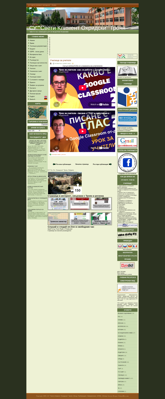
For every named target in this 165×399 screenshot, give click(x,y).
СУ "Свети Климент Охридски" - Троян (42, 5)
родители (121, 352)
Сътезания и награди (37, 79)
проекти (121, 349)
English (32, 96)
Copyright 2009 (41, 396)
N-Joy (53, 229)
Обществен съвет (36, 65)
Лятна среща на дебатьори (37, 176)
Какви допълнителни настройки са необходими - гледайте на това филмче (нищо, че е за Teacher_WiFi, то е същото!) (127, 220)
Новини (32, 40)
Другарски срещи (36, 91)
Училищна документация (38, 46)
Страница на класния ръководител (59, 231)
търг (119, 368)
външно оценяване (125, 313)
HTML (99, 396)
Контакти (33, 88)
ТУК (118, 303)
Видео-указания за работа (124, 127)
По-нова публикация (63, 164)
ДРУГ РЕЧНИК (121, 271)
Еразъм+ (121, 323)
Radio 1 (62, 229)
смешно (121, 355)
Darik (49, 229)
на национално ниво (125, 333)
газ (119, 316)
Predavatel (68, 229)
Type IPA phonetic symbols (124, 274)
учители (63, 154)
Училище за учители (60, 60)
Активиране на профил (123, 130)
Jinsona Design (112, 396)
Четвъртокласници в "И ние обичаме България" (37, 155)
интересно (122, 326)
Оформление (91, 396)
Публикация (82, 396)
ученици (121, 375)
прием (120, 346)
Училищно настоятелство (38, 63)
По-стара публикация (100, 164)
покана (120, 342)
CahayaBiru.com (123, 396)
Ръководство (34, 60)
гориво (120, 320)
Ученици (32, 74)
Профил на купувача (37, 85)
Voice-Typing (120, 273)
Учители (32, 68)
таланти (121, 365)
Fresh (57, 229)
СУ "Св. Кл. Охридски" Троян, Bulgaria (61, 170)
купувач (120, 329)
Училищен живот (35, 77)
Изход (105, 396)
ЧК (118, 388)
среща (120, 359)
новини (120, 336)
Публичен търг (33, 166)
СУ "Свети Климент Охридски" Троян (77, 27)
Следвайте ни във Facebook (127, 173)
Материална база (36, 54)
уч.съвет (121, 372)
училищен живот (56, 154)
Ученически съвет (36, 71)
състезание (122, 362)
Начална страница (82, 164)
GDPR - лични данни (37, 51)
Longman (121, 391)
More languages (127, 249)
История (32, 57)
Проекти (32, 82)
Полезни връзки (35, 94)
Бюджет (32, 49)
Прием (32, 43)
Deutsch (32, 99)
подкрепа (121, 339)
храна (120, 385)
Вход (75, 396)
